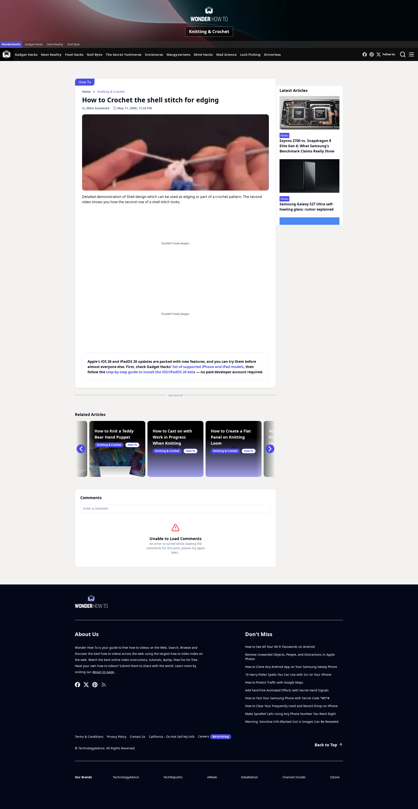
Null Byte (73, 44)
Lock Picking (250, 54)
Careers (213, 736)
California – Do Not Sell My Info (171, 737)
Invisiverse (154, 54)
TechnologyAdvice (126, 777)
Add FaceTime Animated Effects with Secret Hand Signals (287, 690)
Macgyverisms (178, 54)
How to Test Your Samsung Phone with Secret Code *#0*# (287, 698)
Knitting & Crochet (209, 31)
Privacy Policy (116, 737)
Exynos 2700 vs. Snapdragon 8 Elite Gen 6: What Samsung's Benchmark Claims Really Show (307, 146)
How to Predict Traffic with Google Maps (274, 682)
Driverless (272, 54)
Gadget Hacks (34, 44)
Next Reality (55, 44)
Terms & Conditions (89, 737)
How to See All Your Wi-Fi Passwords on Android (280, 647)
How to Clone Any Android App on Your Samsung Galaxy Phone (291, 667)
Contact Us (137, 737)
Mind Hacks (203, 54)
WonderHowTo (11, 44)
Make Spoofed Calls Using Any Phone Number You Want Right (290, 714)
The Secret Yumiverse (124, 54)
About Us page (103, 672)
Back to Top (326, 744)
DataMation (249, 777)
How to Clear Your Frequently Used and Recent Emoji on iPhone (291, 706)
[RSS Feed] (103, 684)
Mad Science (226, 54)
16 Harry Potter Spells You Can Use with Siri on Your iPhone (288, 674)
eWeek (212, 777)
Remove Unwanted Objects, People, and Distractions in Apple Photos (290, 656)
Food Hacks (74, 54)
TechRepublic (173, 777)
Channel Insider (294, 777)
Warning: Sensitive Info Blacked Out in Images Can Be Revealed (292, 721)
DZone (335, 777)
